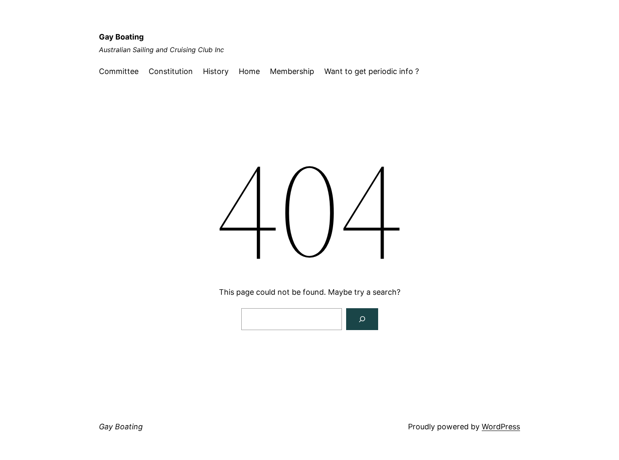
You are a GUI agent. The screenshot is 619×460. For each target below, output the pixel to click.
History (216, 71)
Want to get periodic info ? (371, 71)
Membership (292, 71)
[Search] (362, 319)
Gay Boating (121, 36)
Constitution (171, 71)
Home (249, 71)
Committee (119, 71)
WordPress (501, 426)
